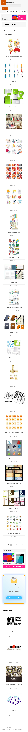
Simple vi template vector (14, 508)
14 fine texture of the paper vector (14, 483)
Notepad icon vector (14, 332)
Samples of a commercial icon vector (14, 307)
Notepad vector (14, 282)
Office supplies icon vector (14, 232)
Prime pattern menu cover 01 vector (14, 684)
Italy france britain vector (14, 131)
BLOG (23, 12)
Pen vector (14, 81)
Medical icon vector (14, 156)
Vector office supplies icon (14, 533)
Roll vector (14, 382)
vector (10, 2)
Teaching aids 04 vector (14, 257)
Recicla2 (14, 631)
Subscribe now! (14, 597)
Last (23, 544)
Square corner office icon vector (14, 182)
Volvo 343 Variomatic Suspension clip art (14, 408)
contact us (9, 729)
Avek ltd (14, 710)
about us (3, 729)
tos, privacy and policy (18, 729)
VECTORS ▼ (12, 12)
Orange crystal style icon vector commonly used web (14, 433)
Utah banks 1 (14, 657)
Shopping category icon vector (14, 458)
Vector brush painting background (14, 56)
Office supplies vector (14, 357)
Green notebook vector (14, 106)
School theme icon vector (14, 207)
